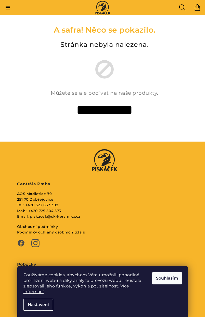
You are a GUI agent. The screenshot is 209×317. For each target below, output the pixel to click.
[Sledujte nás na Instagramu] (35, 243)
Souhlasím (167, 278)
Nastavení (38, 304)
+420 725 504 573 (45, 211)
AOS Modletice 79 (34, 193)
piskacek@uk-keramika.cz (55, 216)
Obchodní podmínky (37, 226)
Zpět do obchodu (104, 109)
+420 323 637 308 (41, 205)
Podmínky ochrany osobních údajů (51, 232)
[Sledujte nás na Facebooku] (21, 243)
